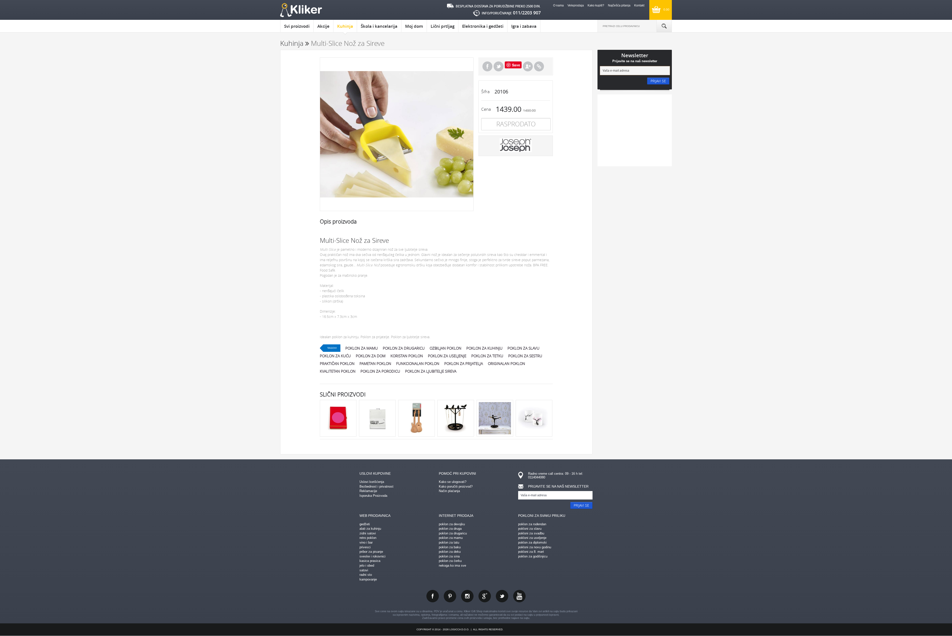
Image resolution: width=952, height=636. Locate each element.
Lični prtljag (442, 26)
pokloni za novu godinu (534, 547)
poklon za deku (450, 551)
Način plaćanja (449, 491)
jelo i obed (366, 565)
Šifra (485, 91)
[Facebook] (487, 66)
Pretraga (664, 26)
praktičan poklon (337, 363)
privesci (365, 547)
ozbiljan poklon (445, 348)
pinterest (450, 596)
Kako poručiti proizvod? (456, 486)
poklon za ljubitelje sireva (430, 371)
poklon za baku (450, 547)
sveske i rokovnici (372, 556)
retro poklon (367, 538)
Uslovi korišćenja (371, 482)
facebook (432, 596)
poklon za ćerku (450, 561)
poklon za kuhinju (484, 348)
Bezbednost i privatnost (376, 486)
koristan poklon (406, 355)
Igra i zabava (523, 26)
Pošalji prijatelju (528, 66)
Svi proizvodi (297, 26)
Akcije (323, 26)
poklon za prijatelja (463, 363)
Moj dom (414, 26)
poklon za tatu (449, 542)
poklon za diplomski (532, 542)
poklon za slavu (523, 348)
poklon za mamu (361, 348)
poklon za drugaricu (404, 348)
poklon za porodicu (380, 371)
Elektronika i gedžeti (483, 26)
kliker (301, 10)
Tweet (499, 66)
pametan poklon (375, 363)
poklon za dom (371, 355)
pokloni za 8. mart (531, 551)
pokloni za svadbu (531, 533)
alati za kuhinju (370, 528)
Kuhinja (345, 26)
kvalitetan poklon (338, 371)
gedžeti (364, 524)
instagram (467, 596)
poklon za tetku (487, 355)
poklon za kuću (335, 355)
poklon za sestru (525, 355)
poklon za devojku (452, 524)
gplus (484, 596)
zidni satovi (367, 533)
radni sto (365, 575)
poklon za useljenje (447, 355)
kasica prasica (369, 561)
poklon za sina (449, 556)
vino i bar (366, 542)
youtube (519, 596)
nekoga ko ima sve (452, 565)
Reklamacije (368, 491)
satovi (363, 570)
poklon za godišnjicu (532, 556)
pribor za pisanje (371, 551)
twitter (502, 596)
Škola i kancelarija (379, 26)
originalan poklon (506, 363)
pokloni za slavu (529, 528)
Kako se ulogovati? (452, 482)
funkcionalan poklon (417, 363)
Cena (486, 109)
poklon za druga (450, 528)
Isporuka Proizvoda (373, 496)
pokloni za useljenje (532, 538)
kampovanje (368, 579)
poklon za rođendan (532, 524)
